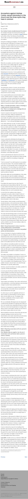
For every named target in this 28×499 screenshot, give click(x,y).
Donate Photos (4, 483)
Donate (2, 474)
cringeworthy (12, 80)
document (5, 73)
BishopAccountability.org (14, 493)
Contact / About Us (5, 482)
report (21, 34)
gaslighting (4, 80)
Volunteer (3, 486)
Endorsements (4, 477)
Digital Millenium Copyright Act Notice (9, 478)
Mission (2, 475)
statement (18, 75)
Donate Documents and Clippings (8, 485)
